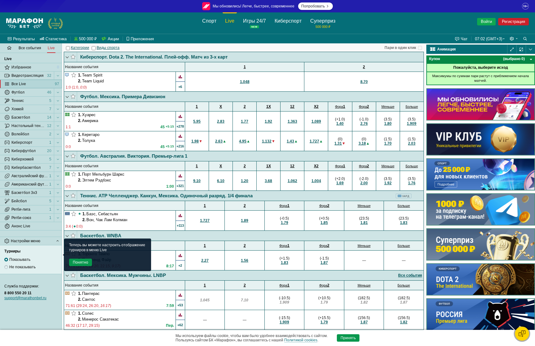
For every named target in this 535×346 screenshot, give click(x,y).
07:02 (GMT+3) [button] (488, 39)
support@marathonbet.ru (25, 298)
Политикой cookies (300, 340)
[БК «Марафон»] (24, 23)
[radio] (6, 259)
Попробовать (313, 6)
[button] (513, 38)
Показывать (19, 259)
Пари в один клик (400, 48)
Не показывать (22, 267)
